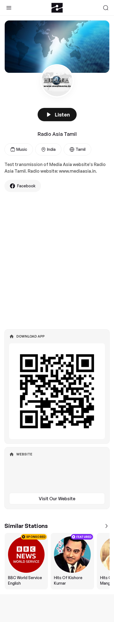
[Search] (106, 8)
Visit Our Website (57, 498)
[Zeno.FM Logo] (57, 8)
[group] (57, 561)
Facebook (26, 185)
